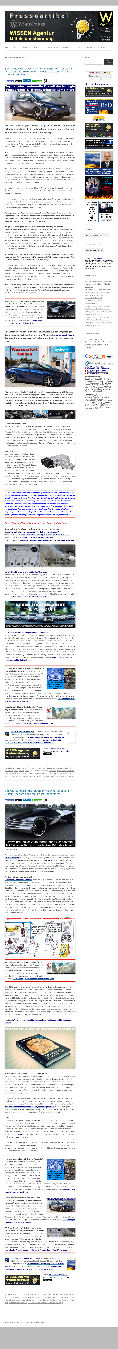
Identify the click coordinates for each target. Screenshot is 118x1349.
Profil (16, 48)
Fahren (48, 1300)
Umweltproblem (15, 776)
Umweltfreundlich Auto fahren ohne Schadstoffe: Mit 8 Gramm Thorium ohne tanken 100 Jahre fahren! (37, 792)
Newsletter (38, 48)
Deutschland (51, 768)
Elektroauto (9, 773)
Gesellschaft (60, 768)
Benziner (60, 771)
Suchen (87, 57)
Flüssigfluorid (56, 1300)
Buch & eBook (53, 48)
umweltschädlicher (28, 776)
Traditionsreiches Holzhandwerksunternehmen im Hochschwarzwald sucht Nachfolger (98, 284)
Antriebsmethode (64, 1297)
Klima (54, 773)
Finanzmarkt (60, 1294)
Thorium (31, 1303)
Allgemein (34, 768)
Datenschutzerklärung (12, 1323)
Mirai (59, 773)
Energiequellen (36, 773)
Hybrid (44, 773)
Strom (63, 773)
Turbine (37, 1303)
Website (26, 48)
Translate (106, 79)
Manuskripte (68, 48)
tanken (24, 1303)
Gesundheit (69, 768)
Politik (16, 771)
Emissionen (27, 773)
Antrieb (55, 1297)
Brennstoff (13, 1300)
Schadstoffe (13, 1303)
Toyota (7, 776)
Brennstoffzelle (68, 771)
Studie (68, 773)
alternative (52, 771)
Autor (80, 48)
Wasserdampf (58, 1303)
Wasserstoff (54, 776)
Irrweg (50, 773)
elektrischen (22, 1300)
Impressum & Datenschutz (97, 48)
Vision (27, 771)
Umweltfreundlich (46, 1303)
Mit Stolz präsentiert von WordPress (32, 1323)
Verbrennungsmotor (43, 776)
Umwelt (21, 771)
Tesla (73, 773)
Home (7, 48)
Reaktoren (65, 1300)
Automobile (42, 768)
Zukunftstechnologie (66, 776)
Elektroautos (17, 773)
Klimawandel (9, 771)
